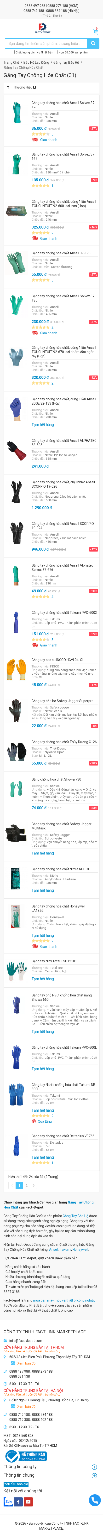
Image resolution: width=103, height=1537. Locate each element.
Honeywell (80, 1249)
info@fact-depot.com (25, 1341)
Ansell (53, 1249)
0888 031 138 (19, 1376)
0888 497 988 (35, 6)
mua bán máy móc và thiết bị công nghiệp (64, 1300)
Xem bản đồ (26, 1363)
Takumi (65, 1249)
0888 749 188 (34, 11)
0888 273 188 (58, 6)
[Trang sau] (33, 1185)
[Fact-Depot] (42, 28)
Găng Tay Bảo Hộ (75, 1216)
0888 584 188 (57, 11)
